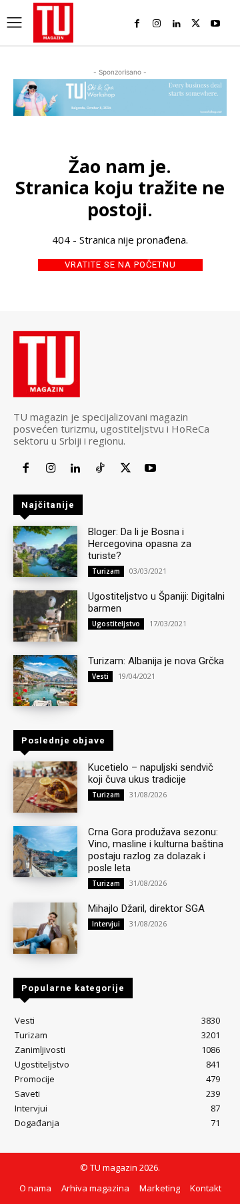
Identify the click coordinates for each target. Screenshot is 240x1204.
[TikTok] (100, 468)
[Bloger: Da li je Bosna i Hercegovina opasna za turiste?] (45, 551)
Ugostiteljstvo (116, 623)
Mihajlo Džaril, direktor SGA (146, 908)
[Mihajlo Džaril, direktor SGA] (45, 928)
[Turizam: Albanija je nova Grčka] (45, 680)
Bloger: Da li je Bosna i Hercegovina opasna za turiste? (139, 544)
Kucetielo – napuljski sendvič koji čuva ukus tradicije (150, 773)
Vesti (100, 676)
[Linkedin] (176, 23)
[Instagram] (156, 23)
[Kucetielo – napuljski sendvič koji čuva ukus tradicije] (45, 787)
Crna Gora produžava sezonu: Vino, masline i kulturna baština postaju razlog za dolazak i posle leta (155, 850)
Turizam (106, 571)
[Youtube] (215, 23)
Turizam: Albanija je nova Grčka (156, 661)
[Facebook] (137, 23)
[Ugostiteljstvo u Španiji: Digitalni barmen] (45, 616)
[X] (195, 23)
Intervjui (106, 923)
